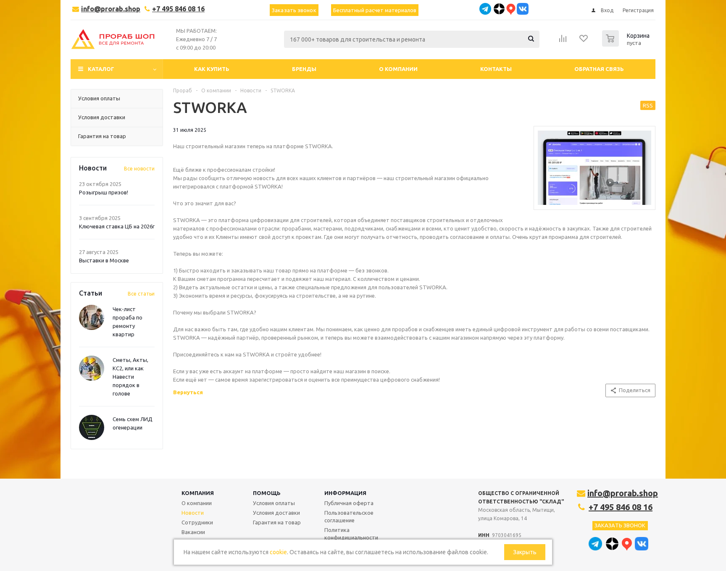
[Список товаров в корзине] (627, 44)
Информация (345, 493)
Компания (198, 493)
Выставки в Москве (104, 260)
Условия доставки (276, 513)
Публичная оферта (349, 503)
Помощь (267, 493)
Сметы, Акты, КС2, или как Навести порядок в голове (130, 376)
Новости (193, 513)
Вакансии (193, 532)
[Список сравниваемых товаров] (563, 41)
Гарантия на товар (277, 522)
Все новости (139, 168)
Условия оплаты (274, 503)
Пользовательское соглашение (349, 516)
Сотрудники (197, 522)
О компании (197, 503)
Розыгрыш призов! (103, 192)
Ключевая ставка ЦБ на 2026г (117, 226)
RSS (648, 105)
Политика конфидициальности (351, 533)
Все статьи (141, 293)
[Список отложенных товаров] (584, 41)
